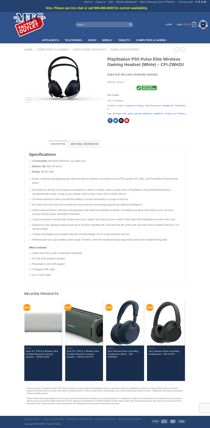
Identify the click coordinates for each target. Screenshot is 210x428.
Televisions (73, 40)
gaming (137, 113)
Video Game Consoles (90, 49)
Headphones (168, 105)
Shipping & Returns (105, 419)
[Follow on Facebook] (196, 2)
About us (88, 2)
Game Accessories (125, 49)
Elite (125, 113)
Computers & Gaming (151, 40)
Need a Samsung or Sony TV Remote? (157, 2)
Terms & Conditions (54, 419)
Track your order (185, 2)
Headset (168, 113)
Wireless (182, 113)
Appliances (50, 40)
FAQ (111, 2)
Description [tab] (58, 144)
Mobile (107, 40)
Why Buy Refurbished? (126, 2)
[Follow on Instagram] (199, 2)
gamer (130, 113)
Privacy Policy (32, 419)
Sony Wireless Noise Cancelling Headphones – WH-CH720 (164, 352)
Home (28, 49)
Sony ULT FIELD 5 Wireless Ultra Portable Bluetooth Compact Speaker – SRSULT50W (42, 354)
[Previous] (24, 341)
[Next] (184, 341)
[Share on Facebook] (110, 120)
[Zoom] (28, 100)
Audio (92, 40)
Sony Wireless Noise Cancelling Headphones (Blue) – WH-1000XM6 (123, 354)
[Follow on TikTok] (202, 2)
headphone (147, 113)
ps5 (175, 113)
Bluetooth (117, 113)
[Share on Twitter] (115, 120)
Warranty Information (79, 419)
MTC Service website (129, 419)
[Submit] (130, 24)
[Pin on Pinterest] (126, 120)
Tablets (124, 40)
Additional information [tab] (84, 144)
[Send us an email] (205, 2)
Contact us (100, 2)
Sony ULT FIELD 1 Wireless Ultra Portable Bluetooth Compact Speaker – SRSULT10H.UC (83, 354)
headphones (158, 113)
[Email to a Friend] (121, 120)
